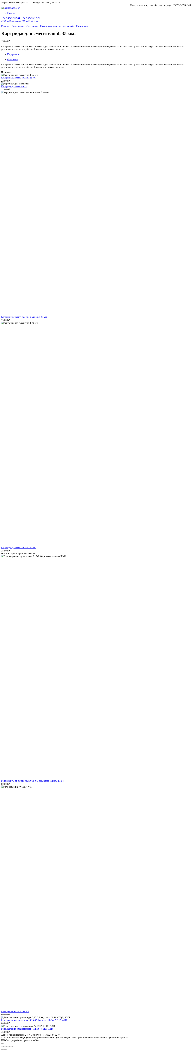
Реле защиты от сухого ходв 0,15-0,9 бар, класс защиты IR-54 (32, 781)
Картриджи (82, 26)
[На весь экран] (5, 1046)
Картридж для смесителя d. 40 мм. (18, 547)
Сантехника (18, 26)
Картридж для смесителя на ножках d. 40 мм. (24, 317)
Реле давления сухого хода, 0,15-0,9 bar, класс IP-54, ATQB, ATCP (34, 1020)
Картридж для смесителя (14, 86)
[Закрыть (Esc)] (11, 1046)
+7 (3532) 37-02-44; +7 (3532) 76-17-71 (20, 19)
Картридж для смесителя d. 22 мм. (18, 77)
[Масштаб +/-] (2, 1046)
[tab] (99, 59)
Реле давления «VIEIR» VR (15, 1011)
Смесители (32, 26)
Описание (12, 59)
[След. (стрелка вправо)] (5, 1049)
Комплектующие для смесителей (57, 26)
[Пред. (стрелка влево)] (2, 1049)
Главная (5, 26)
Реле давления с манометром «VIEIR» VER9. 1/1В (27, 1028)
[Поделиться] (8, 1046)
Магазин (11, 13)
